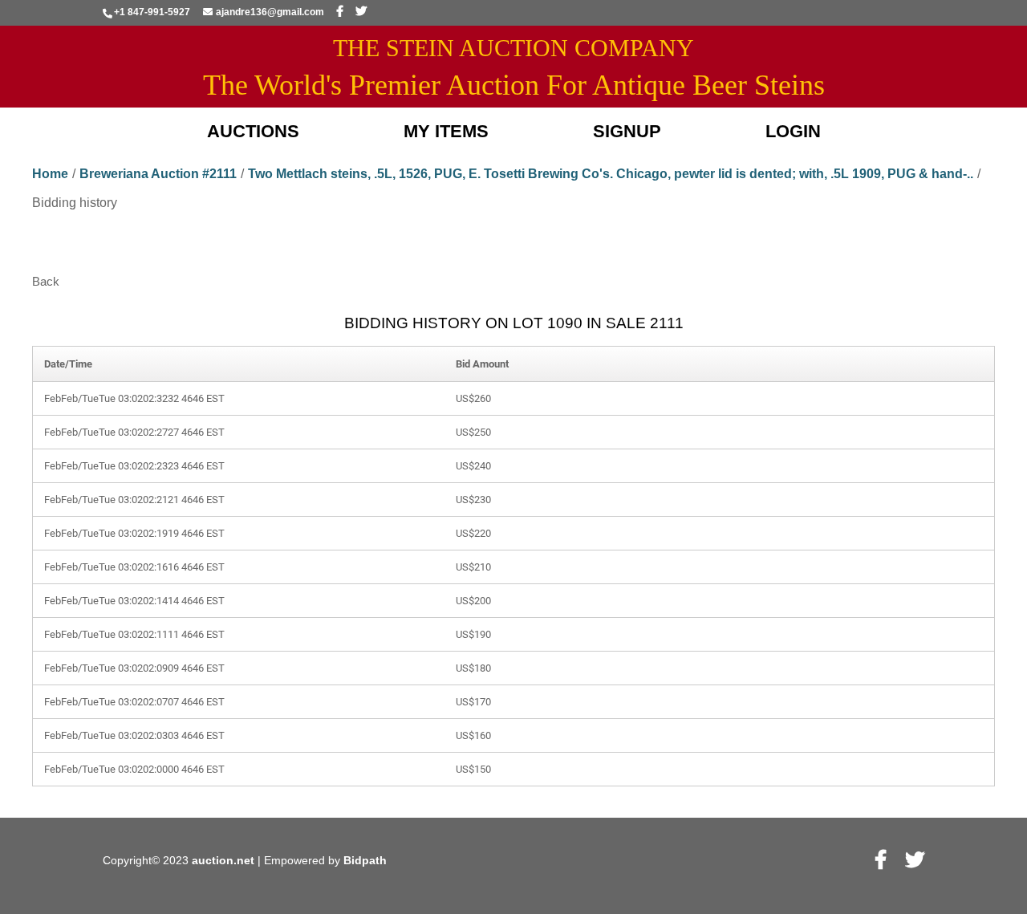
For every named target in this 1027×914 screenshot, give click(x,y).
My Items (446, 131)
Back (45, 281)
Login (793, 131)
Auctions (253, 131)
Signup (627, 131)
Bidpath (365, 860)
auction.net (225, 860)
